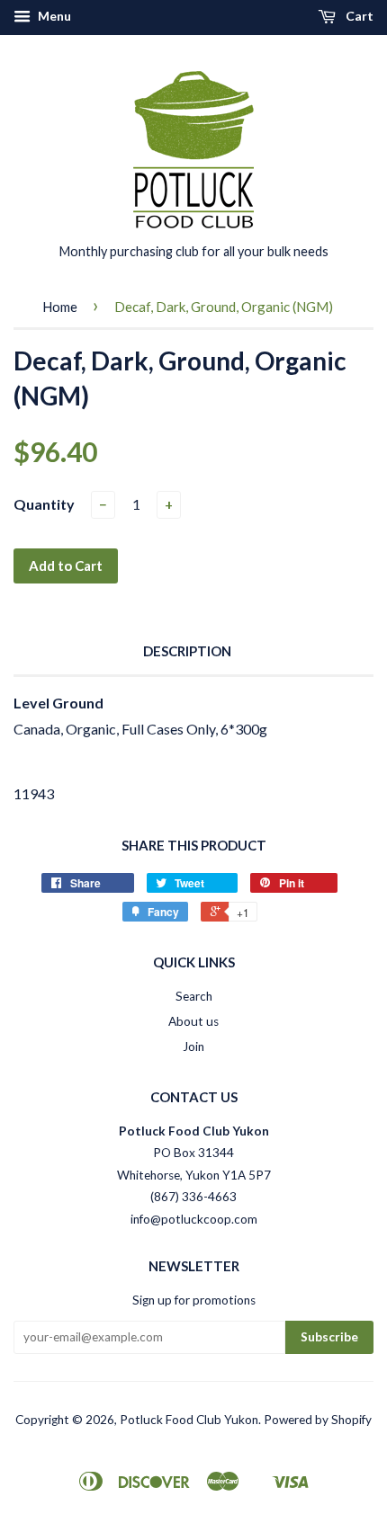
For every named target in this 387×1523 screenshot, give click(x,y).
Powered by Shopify (318, 1419)
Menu (53, 15)
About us (193, 1021)
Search (194, 996)
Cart (358, 15)
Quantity (44, 503)
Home (59, 306)
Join (193, 1046)
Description (187, 651)
